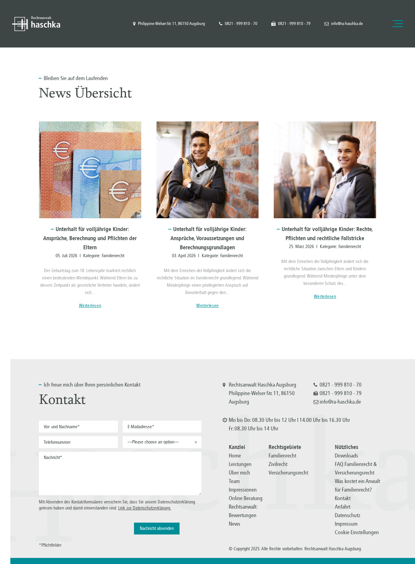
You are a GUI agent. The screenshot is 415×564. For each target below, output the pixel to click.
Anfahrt (342, 506)
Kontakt (343, 498)
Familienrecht (113, 255)
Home (235, 455)
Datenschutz (347, 515)
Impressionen (243, 489)
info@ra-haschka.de (347, 23)
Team (234, 481)
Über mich (239, 472)
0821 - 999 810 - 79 (294, 23)
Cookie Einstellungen (357, 532)
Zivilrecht (278, 464)
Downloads (346, 455)
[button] (162, 442)
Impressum (346, 523)
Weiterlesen (90, 305)
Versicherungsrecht (288, 472)
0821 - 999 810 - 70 (241, 23)
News (234, 523)
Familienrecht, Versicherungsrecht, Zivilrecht (36, 23)
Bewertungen (242, 515)
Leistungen (240, 464)
